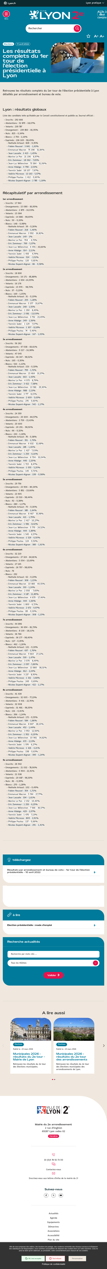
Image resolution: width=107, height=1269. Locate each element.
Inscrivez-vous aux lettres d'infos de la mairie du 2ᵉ (53, 1178)
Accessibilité (53, 1236)
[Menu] (6, 13)
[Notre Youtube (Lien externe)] (61, 1195)
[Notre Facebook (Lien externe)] (46, 1195)
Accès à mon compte (100, 14)
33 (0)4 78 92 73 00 (53, 1160)
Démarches (53, 1227)
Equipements (53, 1222)
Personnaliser (77, 1259)
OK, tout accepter (34, 1259)
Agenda (53, 1218)
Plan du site (53, 1240)
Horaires (53, 1136)
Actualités (53, 1214)
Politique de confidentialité (53, 1264)
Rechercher (35, 28)
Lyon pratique (94, 3)
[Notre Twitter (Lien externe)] (53, 1195)
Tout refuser (56, 1259)
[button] (88, 36)
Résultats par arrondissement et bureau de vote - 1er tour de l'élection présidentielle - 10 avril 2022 (48, 871)
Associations (53, 1231)
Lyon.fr (12, 3)
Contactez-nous (53, 1170)
